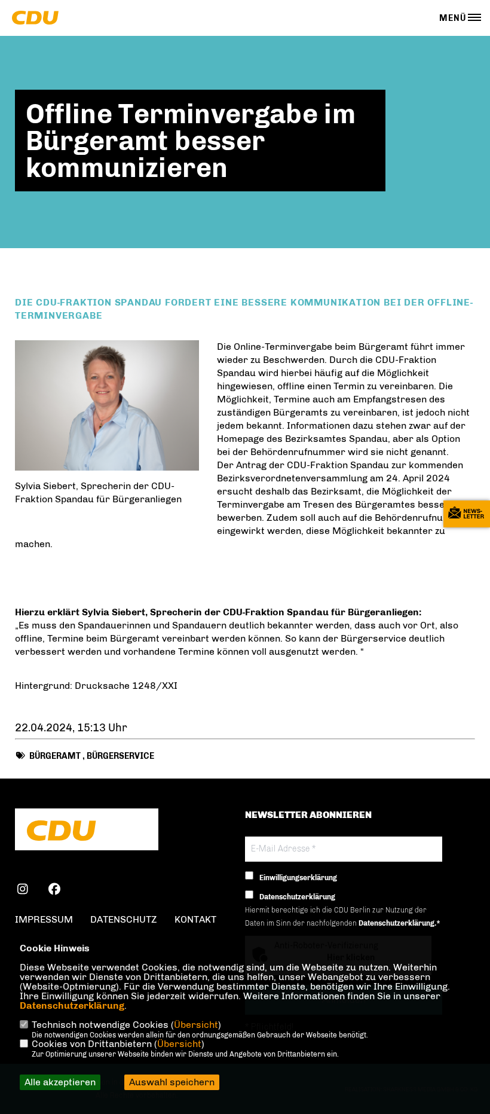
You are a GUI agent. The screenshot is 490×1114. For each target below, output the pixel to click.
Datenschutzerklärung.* (399, 923)
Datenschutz (123, 919)
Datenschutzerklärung (72, 1005)
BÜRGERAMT (55, 756)
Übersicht (196, 1024)
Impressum (44, 919)
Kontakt (195, 919)
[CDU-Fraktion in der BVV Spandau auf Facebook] (54, 891)
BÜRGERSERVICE (120, 756)
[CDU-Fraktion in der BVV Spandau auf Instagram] (22, 891)
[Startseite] (86, 830)
